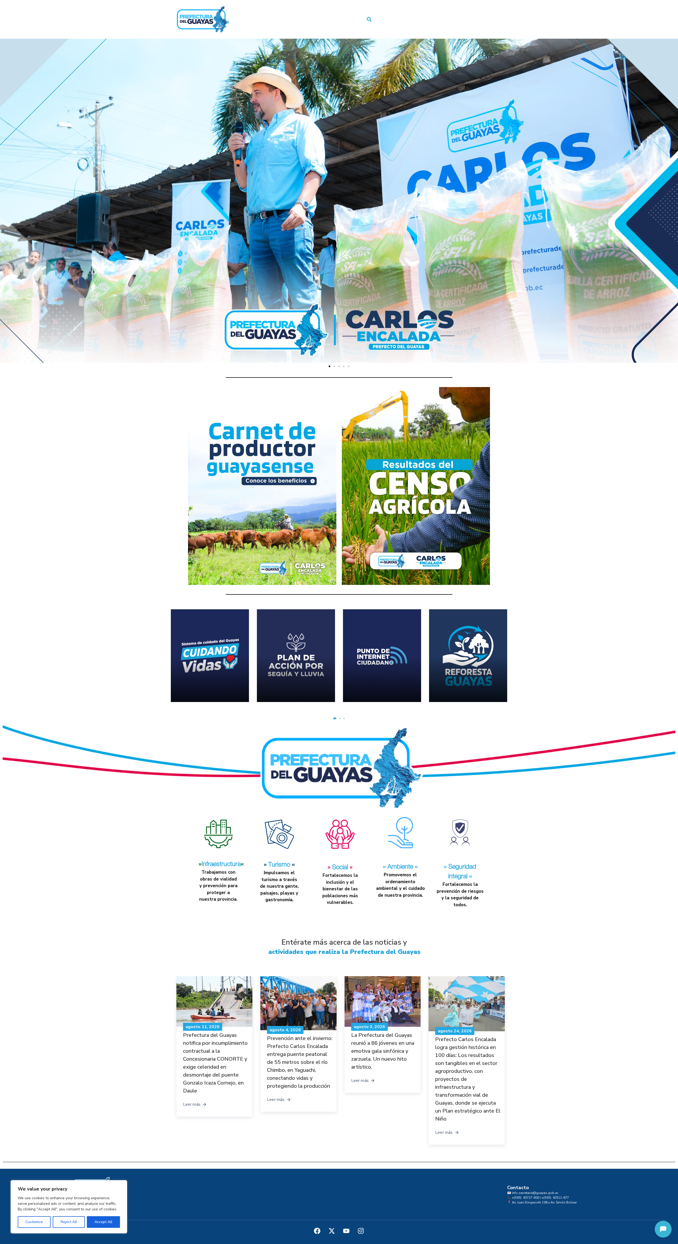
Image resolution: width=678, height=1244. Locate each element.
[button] (369, 19)
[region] (69, 1206)
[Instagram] (361, 1230)
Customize (34, 1221)
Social (340, 867)
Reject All (69, 1221)
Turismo (279, 864)
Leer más (192, 1080)
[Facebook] (317, 1230)
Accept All (103, 1221)
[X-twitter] (331, 1230)
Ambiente (400, 867)
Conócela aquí (467, 687)
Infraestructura (221, 864)
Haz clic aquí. (192, 680)
